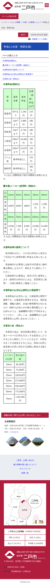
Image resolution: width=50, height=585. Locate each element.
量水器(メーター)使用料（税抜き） (17, 65)
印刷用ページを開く (40, 39)
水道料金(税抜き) (9, 61)
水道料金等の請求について (13, 70)
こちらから (14, 432)
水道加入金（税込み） (12, 79)
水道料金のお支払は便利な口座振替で (18, 74)
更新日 (23, 35)
